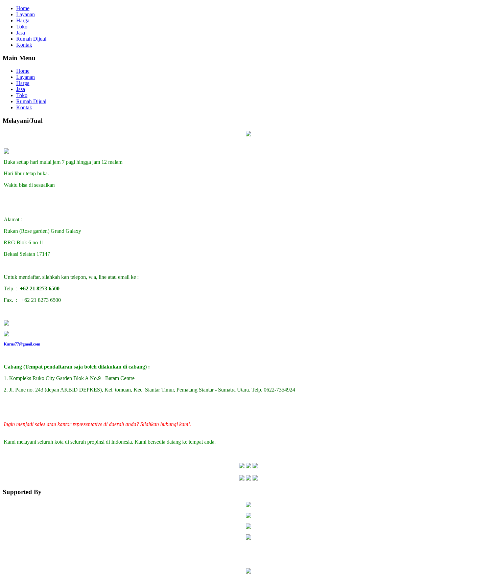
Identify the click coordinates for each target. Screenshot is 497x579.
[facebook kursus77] (241, 466)
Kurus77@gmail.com (22, 344)
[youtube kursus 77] (248, 466)
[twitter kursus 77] (255, 466)
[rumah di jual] (248, 538)
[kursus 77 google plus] (241, 479)
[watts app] (6, 324)
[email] (6, 334)
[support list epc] (248, 506)
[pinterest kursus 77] (252, 479)
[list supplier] (248, 527)
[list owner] (248, 516)
